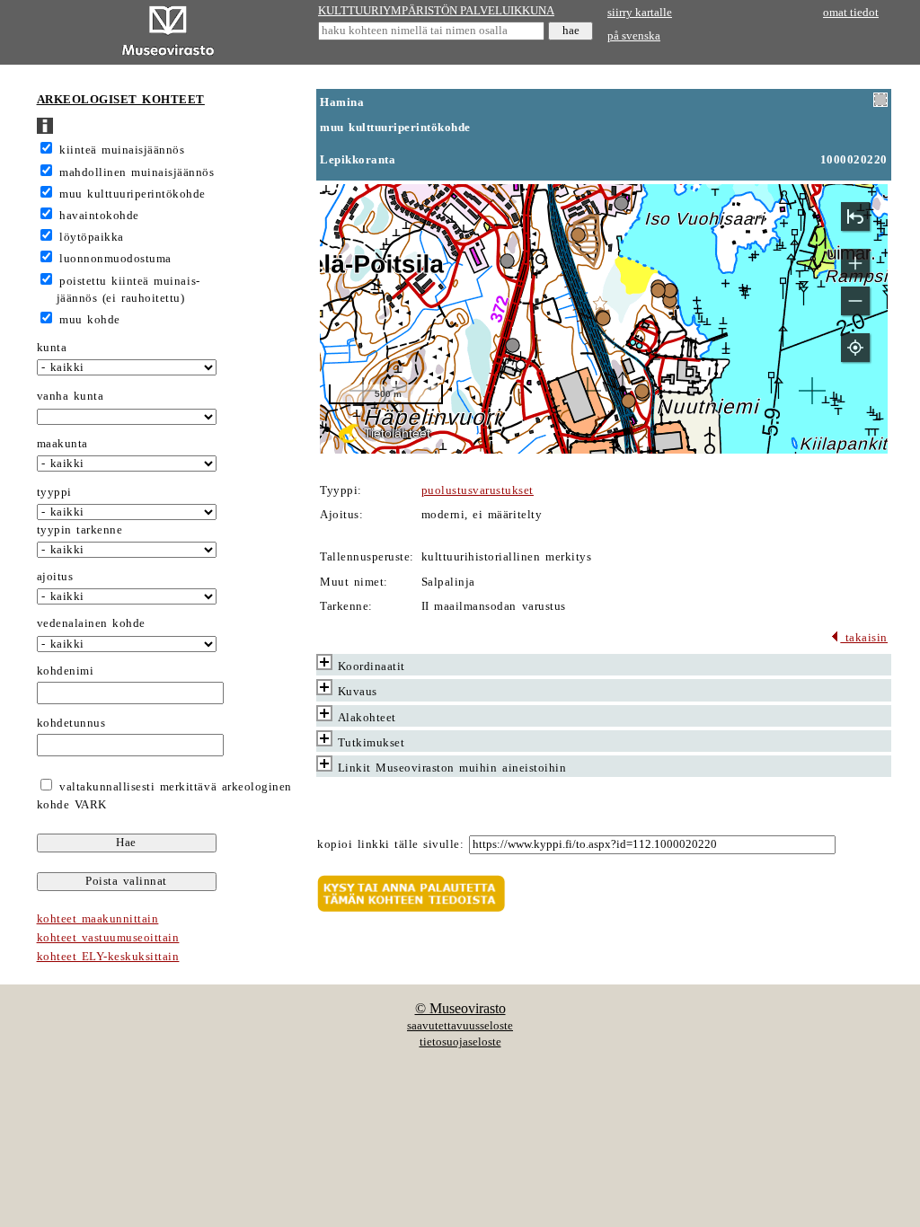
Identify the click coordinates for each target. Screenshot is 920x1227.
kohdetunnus (71, 723)
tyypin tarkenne (80, 530)
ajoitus (55, 576)
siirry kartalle (639, 12)
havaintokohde (99, 215)
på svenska (633, 36)
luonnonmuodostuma (115, 258)
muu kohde (89, 319)
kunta (52, 347)
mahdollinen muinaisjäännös (136, 172)
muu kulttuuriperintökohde (132, 194)
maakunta (62, 443)
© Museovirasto (460, 1008)
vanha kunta (70, 396)
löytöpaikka (91, 237)
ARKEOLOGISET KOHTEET (121, 99)
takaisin (864, 637)
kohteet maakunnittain (98, 919)
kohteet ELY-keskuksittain (108, 956)
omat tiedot (851, 12)
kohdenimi (65, 671)
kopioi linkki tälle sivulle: (390, 844)
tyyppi (54, 492)
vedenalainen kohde (91, 623)
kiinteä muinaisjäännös (121, 150)
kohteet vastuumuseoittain (108, 937)
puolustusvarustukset (477, 490)
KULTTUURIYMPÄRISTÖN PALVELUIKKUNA (436, 10)
